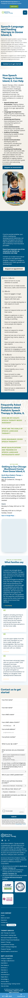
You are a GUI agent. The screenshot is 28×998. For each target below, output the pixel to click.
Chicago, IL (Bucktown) (7, 961)
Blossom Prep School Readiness (10, 940)
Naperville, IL (4, 977)
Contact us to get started (12, 64)
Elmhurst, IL (4, 968)
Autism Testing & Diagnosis (9, 947)
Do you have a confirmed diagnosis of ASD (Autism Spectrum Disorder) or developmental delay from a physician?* (14, 766)
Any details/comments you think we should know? (14, 796)
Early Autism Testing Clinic (8, 935)
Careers (3, 925)
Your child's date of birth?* (11, 722)
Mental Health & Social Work (9, 951)
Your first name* (7, 700)
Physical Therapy (6, 949)
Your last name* (7, 708)
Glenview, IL (4, 970)
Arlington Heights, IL (6, 958)
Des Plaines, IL (5, 965)
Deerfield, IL (4, 963)
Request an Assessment (13, 167)
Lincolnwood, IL (5, 974)
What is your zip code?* (10, 744)
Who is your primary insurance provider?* (12, 782)
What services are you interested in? (13, 751)
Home (2, 915)
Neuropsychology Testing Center (10, 984)
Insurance (4, 920)
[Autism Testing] (14, 758)
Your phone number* (9, 737)
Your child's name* (8, 714)
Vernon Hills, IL (5, 981)
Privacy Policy (18, 824)
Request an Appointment (14, 269)
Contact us (4, 922)
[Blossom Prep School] (14, 756)
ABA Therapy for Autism (8, 933)
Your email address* (8, 729)
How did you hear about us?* (11, 789)
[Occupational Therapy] (14, 760)
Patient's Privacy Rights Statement (16, 991)
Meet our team (5, 918)
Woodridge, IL (5, 979)
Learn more (14, 6)
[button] (25, 12)
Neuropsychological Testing (9, 937)
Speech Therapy (6, 942)
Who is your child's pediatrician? (12, 775)
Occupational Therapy (7, 944)
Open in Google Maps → (8, 516)
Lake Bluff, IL (4, 972)
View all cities (5, 986)
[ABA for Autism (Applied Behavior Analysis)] (14, 755)
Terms (24, 824)
